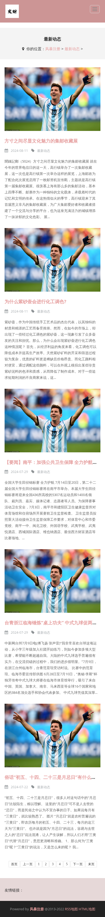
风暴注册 (52, 48)
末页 (91, 864)
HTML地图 (87, 909)
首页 (14, 864)
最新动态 (72, 48)
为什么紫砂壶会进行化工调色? (35, 301)
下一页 (78, 864)
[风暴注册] (12, 11)
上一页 (28, 864)
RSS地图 (71, 909)
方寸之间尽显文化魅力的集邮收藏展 (41, 141)
